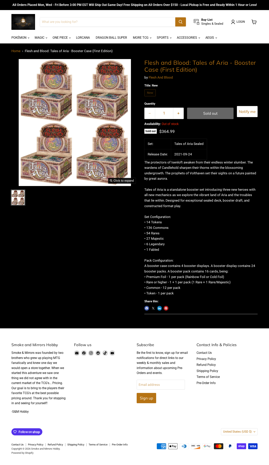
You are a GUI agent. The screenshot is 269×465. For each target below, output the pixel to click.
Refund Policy (206, 365)
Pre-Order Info (206, 383)
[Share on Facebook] (146, 308)
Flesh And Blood (161, 77)
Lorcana (83, 37)
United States (237, 431)
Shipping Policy (207, 371)
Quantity (149, 103)
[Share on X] (153, 308)
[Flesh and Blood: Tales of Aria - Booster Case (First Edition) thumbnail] (18, 197)
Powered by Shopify (22, 452)
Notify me (247, 111)
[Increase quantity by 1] (178, 113)
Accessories (187, 37)
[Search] (180, 21)
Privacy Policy (206, 359)
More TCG (141, 37)
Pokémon (19, 37)
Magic (40, 37)
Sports (163, 37)
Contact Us (204, 353)
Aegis (210, 37)
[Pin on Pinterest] (166, 308)
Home (15, 51)
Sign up (146, 398)
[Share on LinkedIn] (159, 308)
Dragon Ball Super (111, 37)
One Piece (61, 37)
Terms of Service (208, 377)
